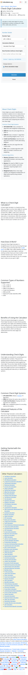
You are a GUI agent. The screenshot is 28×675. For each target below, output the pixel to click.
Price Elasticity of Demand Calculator (14, 525)
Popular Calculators (5, 651)
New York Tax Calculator (10, 533)
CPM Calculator (8, 552)
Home (2, 6)
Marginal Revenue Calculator (12, 568)
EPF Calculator (8, 518)
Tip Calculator (8, 499)
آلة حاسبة (13, 667)
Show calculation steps (11, 66)
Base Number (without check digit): (12, 51)
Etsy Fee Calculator (9, 493)
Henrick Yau (10, 11)
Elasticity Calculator (9, 551)
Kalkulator (15, 662)
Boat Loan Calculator (10, 519)
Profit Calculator (8, 571)
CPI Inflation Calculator (10, 504)
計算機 (1, 669)
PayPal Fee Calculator (10, 490)
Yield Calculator (8, 554)
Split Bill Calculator (9, 582)
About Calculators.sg (5, 649)
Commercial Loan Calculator (12, 545)
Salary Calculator (8, 488)
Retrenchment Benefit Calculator (13, 606)
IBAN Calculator (8, 537)
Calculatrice (23, 660)
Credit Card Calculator (10, 521)
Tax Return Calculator (10, 476)
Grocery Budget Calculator (11, 540)
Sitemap (14, 651)
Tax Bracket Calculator (10, 483)
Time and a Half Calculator (11, 526)
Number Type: (6, 36)
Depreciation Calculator (10, 556)
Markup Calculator (9, 535)
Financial (7, 6)
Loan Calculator (8, 478)
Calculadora (12, 657)
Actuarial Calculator (9, 596)
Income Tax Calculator (10, 487)
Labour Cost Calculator (10, 539)
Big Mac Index (8, 570)
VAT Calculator (8, 506)
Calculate (14, 75)
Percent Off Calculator (10, 559)
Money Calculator (9, 578)
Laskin (1, 666)
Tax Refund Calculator (10, 497)
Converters (21, 651)
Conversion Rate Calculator (11, 585)
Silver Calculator (8, 575)
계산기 (21, 669)
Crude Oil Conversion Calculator (13, 481)
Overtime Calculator (9, 558)
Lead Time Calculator (10, 573)
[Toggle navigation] (26, 2)
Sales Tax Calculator (9, 599)
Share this (22, 15)
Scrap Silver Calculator (10, 589)
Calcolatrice (3, 657)
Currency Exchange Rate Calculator (13, 544)
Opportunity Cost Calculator (12, 566)
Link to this (13, 15)
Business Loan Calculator (11, 549)
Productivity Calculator (10, 542)
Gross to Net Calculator (10, 592)
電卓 (15, 669)
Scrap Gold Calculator (10, 532)
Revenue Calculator (9, 485)
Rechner (16, 666)
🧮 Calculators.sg (6, 2)
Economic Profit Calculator (11, 563)
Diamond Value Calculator (11, 597)
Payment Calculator (9, 500)
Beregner (20, 655)
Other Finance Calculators (20, 639)
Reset (14, 79)
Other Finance (13, 6)
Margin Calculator (9, 514)
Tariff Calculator (8, 523)
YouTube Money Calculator (11, 528)
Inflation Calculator (9, 502)
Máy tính (8, 666)
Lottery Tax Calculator (10, 561)
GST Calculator (8, 530)
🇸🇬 (20, 2)
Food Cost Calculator (10, 577)
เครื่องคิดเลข (22, 667)
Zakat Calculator (8, 516)
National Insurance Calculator (12, 565)
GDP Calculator (8, 580)
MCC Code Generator (10, 547)
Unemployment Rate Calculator (12, 591)
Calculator (7, 659)
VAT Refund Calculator (10, 480)
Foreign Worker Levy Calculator (12, 603)
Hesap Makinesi (5, 662)
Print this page (6, 13)
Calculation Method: (8, 43)
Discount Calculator (9, 587)
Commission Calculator (10, 507)
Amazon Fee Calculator (10, 495)
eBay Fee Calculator (9, 492)
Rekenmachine (4, 667)
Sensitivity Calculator (10, 601)
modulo (20, 396)
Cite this (4, 15)
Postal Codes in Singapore (19, 649)
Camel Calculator (9, 594)
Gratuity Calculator (9, 513)
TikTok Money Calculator (11, 584)
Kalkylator (22, 664)
